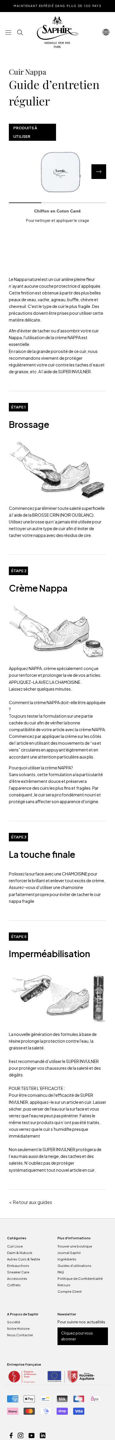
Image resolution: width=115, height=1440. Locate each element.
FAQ (61, 1272)
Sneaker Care (18, 1272)
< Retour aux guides (30, 1202)
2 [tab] (57, 202)
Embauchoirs (18, 1265)
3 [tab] (90, 202)
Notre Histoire (18, 1328)
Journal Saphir (69, 1253)
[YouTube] (31, 1434)
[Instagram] (21, 1434)
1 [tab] (25, 202)
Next (98, 171)
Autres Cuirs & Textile (23, 1259)
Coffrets (14, 1285)
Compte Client (70, 1291)
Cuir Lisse (15, 1246)
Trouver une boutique (75, 1246)
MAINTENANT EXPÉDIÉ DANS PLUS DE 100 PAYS (57, 6)
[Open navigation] (106, 32)
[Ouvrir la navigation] (8, 32)
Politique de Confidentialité (80, 1278)
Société (13, 1322)
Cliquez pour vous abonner (77, 1336)
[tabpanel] (57, 172)
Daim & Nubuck (19, 1253)
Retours (64, 1285)
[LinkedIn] (43, 1434)
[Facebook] (11, 1434)
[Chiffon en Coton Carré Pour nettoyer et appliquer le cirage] (57, 172)
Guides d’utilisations (74, 1265)
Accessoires (17, 1278)
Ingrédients (67, 1259)
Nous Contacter (20, 1335)
